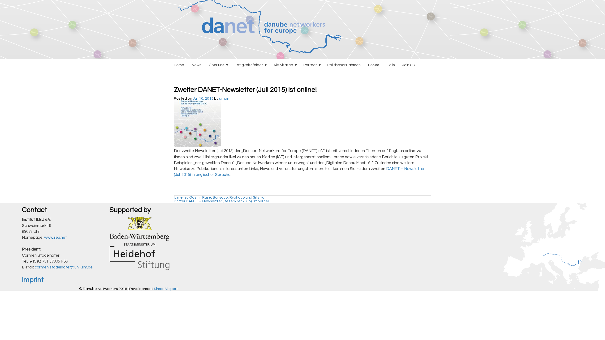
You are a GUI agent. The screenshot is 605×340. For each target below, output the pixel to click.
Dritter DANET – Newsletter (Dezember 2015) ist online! (221, 201)
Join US (408, 65)
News (196, 65)
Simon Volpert (166, 289)
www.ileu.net (55, 237)
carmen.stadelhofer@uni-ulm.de (64, 267)
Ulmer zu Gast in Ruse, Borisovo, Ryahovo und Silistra (219, 197)
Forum (373, 65)
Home (179, 65)
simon (224, 98)
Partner (310, 65)
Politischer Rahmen (344, 65)
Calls (391, 65)
